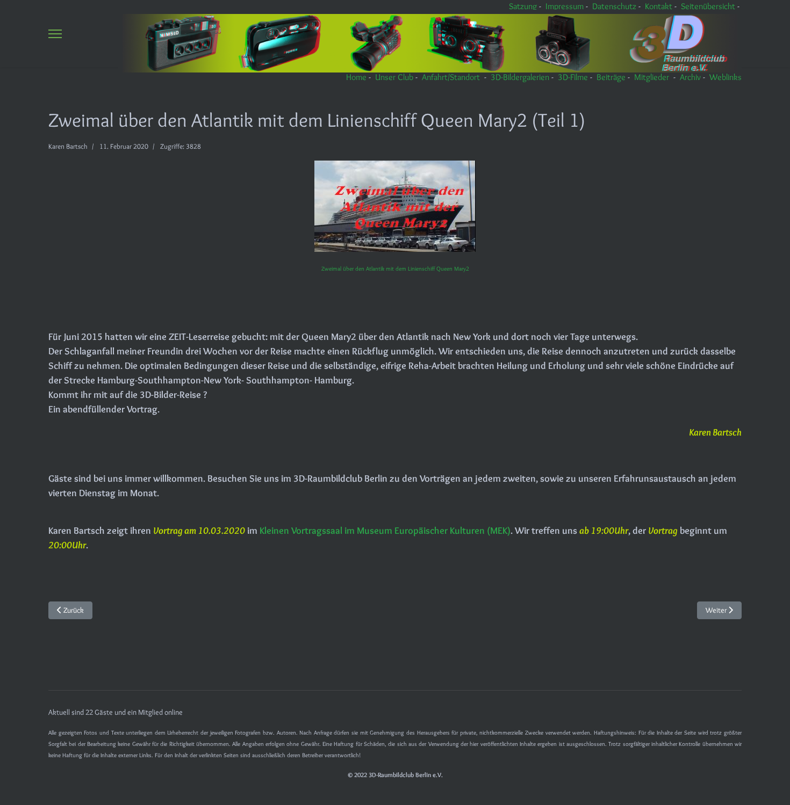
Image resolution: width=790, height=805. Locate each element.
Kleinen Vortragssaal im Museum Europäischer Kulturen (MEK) (385, 530)
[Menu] (55, 33)
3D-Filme (573, 77)
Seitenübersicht (708, 6)
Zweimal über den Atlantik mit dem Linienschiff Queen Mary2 (395, 268)
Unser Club (394, 77)
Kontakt (658, 6)
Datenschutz (614, 6)
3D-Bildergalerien (520, 77)
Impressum (564, 6)
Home (356, 77)
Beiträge (611, 77)
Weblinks (725, 77)
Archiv (690, 77)
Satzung (523, 6)
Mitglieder (651, 77)
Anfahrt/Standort (451, 77)
